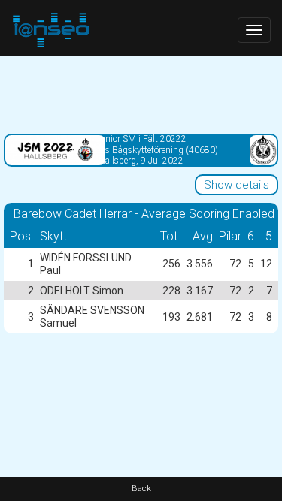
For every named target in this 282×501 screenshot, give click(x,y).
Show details (236, 185)
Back (141, 488)
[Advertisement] (141, 93)
